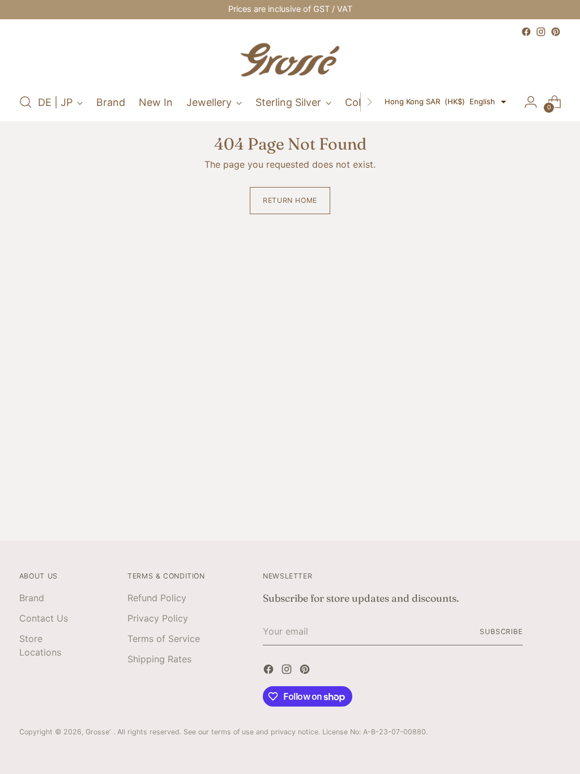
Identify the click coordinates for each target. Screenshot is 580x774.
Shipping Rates (159, 659)
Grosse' (99, 732)
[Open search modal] (25, 102)
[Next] (369, 102)
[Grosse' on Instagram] (541, 32)
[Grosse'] (290, 61)
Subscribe (501, 631)
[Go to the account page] (530, 102)
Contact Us (43, 618)
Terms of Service (163, 638)
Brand (31, 597)
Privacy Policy (157, 618)
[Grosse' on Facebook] (526, 32)
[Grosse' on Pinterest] (556, 32)
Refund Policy (156, 597)
